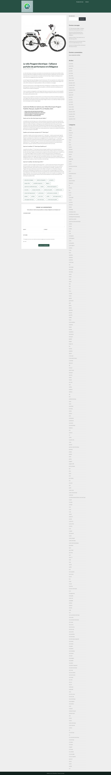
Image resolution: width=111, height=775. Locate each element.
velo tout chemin (72, 672)
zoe (69, 768)
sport (70, 547)
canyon (70, 199)
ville (70, 715)
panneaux (71, 449)
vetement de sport (72, 710)
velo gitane (71, 648)
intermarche (71, 334)
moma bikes (71, 406)
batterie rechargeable (41, 180)
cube (70, 231)
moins (70, 401)
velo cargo (71, 622)
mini (69, 396)
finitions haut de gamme (52, 186)
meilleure (70, 389)
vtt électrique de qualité (52, 199)
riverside (70, 502)
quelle (70, 487)
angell (70, 156)
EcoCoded (62, 773)
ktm (69, 346)
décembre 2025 (72, 82)
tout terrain (71, 574)
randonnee (71, 495)
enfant (70, 276)
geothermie (71, 300)
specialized (71, 545)
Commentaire (27, 213)
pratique (33, 196)
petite (70, 456)
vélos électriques (40, 199)
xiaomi (70, 763)
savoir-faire (40, 196)
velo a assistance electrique (74, 615)
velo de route (71, 629)
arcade (70, 161)
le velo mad (71, 355)
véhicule (70, 607)
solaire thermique (72, 540)
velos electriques (72, 698)
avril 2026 (71, 73)
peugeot (26, 196)
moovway (71, 408)
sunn (70, 555)
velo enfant (71, 641)
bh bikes (70, 187)
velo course (71, 624)
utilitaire (70, 603)
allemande (71, 151)
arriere (70, 163)
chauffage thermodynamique (74, 216)
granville (70, 315)
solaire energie (72, 538)
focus (70, 291)
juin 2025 (71, 97)
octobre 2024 (71, 116)
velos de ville (71, 696)
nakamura (71, 427)
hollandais (71, 324)
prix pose (70, 483)
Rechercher (72, 16)
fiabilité (42, 186)
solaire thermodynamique (74, 543)
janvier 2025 (71, 109)
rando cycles (71, 490)
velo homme (71, 653)
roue (70, 507)
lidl (69, 365)
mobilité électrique (72, 399)
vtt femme (71, 744)
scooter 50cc (71, 523)
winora (70, 761)
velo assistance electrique (74, 619)
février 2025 (71, 106)
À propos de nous (79, 1)
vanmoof (70, 605)
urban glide (71, 595)
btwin (70, 195)
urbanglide (71, 600)
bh (69, 185)
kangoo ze (71, 343)
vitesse (70, 718)
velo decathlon (72, 634)
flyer (70, 286)
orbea (70, 442)
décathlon (71, 257)
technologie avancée (57, 196)
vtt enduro (71, 742)
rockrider (70, 504)
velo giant (71, 646)
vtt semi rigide (71, 754)
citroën (70, 226)
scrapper (70, 531)
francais (70, 293)
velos (70, 691)
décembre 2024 (72, 111)
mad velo (70, 375)
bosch (70, 192)
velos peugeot (71, 701)
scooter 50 (71, 521)
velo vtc (70, 682)
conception (51, 180)
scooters (70, 526)
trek (69, 578)
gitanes (70, 307)
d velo (70, 250)
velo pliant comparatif (73, 665)
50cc (70, 142)
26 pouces (71, 132)
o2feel (70, 437)
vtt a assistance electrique (74, 737)
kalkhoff (70, 339)
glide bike (71, 310)
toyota (70, 576)
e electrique (71, 262)
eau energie (71, 267)
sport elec (71, 552)
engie (70, 279)
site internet (71, 533)
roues (70, 509)
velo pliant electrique (73, 667)
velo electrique (72, 636)
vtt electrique (71, 739)
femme (70, 281)
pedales (70, 451)
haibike (70, 317)
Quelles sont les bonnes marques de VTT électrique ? (35, 112)
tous (70, 569)
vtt (69, 735)
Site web (25, 235)
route (70, 511)
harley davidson (72, 322)
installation (71, 331)
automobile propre (72, 173)
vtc (69, 730)
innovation (26, 189)
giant (70, 303)
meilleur (70, 387)
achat (70, 144)
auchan (70, 168)
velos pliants (71, 703)
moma (70, 403)
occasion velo (71, 439)
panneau (70, 444)
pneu (70, 471)
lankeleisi (70, 351)
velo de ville (71, 631)
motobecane (71, 418)
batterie (70, 178)
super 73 (70, 557)
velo (70, 612)
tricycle (70, 583)
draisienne (71, 259)
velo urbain (71, 677)
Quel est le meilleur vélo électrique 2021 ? (33, 115)
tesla (70, 562)
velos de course (72, 694)
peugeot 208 (71, 463)
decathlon (71, 255)
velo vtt (70, 684)
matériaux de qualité (48, 189)
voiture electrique (72, 722)
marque (70, 379)
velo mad (70, 655)
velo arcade (71, 617)
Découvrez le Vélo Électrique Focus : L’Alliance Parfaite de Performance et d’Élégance (76, 34)
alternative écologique (28, 180)
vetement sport (72, 713)
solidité (47, 196)
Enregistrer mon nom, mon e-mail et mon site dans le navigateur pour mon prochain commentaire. (39, 239)
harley (70, 319)
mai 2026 (70, 70)
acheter (70, 147)
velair (70, 610)
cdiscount (71, 204)
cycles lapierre (71, 245)
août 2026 (71, 63)
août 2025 (71, 92)
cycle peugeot (71, 238)
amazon (70, 154)
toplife (70, 567)
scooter (70, 519)
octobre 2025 (71, 87)
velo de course (71, 627)
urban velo (71, 598)
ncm (69, 430)
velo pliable (71, 660)
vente (70, 706)
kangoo (70, 341)
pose (70, 475)
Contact (87, 1)
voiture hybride (72, 725)
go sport (70, 312)
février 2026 (71, 78)
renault (70, 499)
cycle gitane (71, 235)
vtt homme (71, 749)
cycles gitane (71, 243)
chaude (70, 207)
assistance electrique (73, 166)
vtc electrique (71, 732)
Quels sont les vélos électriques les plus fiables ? (34, 111)
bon (69, 190)
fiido (70, 283)
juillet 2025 (71, 94)
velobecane (71, 686)
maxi (70, 384)
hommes (70, 329)
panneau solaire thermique (74, 447)
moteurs (70, 413)
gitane (70, 305)
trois (70, 591)
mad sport (71, 372)
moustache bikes (72, 425)
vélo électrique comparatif (74, 639)
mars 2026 (71, 75)
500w (70, 139)
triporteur (71, 586)
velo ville (70, 679)
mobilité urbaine (59, 189)
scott (70, 528)
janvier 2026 (71, 80)
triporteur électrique (73, 588)
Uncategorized (72, 593)
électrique (71, 271)
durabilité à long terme (37, 183)
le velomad (71, 360)
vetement (71, 708)
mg (69, 394)
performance (41, 193)
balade (70, 175)
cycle (70, 233)
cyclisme (70, 247)
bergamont (71, 183)
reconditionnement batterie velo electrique (77, 497)
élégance (47, 183)
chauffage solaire (72, 211)
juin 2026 (71, 68)
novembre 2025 (72, 85)
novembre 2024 (72, 114)
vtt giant (70, 747)
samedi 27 (71, 516)
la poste (70, 348)
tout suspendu (71, 571)
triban (70, 581)
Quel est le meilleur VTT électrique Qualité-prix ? (34, 114)
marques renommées (36, 189)
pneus (70, 473)
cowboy (70, 228)
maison (70, 377)
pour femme (71, 478)
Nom (24, 229)
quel (70, 485)
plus (69, 468)
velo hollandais (72, 651)
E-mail (46, 229)
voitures (70, 727)
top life (70, 564)
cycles (70, 240)
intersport (71, 336)
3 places (70, 137)
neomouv (70, 432)
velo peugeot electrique (29, 199)
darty (70, 252)
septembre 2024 (72, 118)
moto (70, 415)
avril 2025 (71, 102)
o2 (69, 435)
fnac (70, 288)
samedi (70, 514)
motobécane (71, 420)
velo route (71, 670)
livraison (70, 367)
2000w (70, 130)
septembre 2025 (72, 90)
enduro (70, 274)
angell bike (71, 159)
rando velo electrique (73, 492)
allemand (70, 149)
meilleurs (70, 391)
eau (69, 264)
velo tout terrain (72, 674)
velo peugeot (71, 658)
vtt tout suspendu (72, 756)
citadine (70, 223)
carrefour (71, 202)
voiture (70, 720)
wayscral (70, 759)
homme (70, 327)
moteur (70, 411)
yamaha (70, 766)
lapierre (70, 353)
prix (69, 480)
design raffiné (27, 183)
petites (70, 459)
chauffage (71, 209)
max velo (70, 382)
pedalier (70, 454)
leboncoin (71, 363)
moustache (71, 423)
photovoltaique (72, 466)
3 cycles (70, 135)
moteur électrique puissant (29, 193)
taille (70, 559)
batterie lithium (72, 180)
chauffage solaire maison (74, 214)
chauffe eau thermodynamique (74, 221)
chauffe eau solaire (72, 219)
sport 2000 (71, 550)
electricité (71, 269)
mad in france (71, 370)
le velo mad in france (73, 358)
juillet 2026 (71, 66)
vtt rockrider (71, 751)
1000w (70, 127)
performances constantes (52, 193)
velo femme (71, 643)
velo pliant (71, 663)
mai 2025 (70, 99)
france (70, 295)
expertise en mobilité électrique (30, 186)
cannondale (71, 197)
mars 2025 (71, 104)
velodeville (71, 689)
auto (70, 171)
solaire (70, 535)
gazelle (70, 298)
